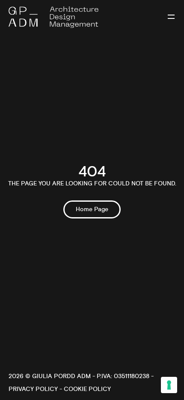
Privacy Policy (33, 389)
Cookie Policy (87, 389)
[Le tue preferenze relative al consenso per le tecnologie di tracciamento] (169, 385)
